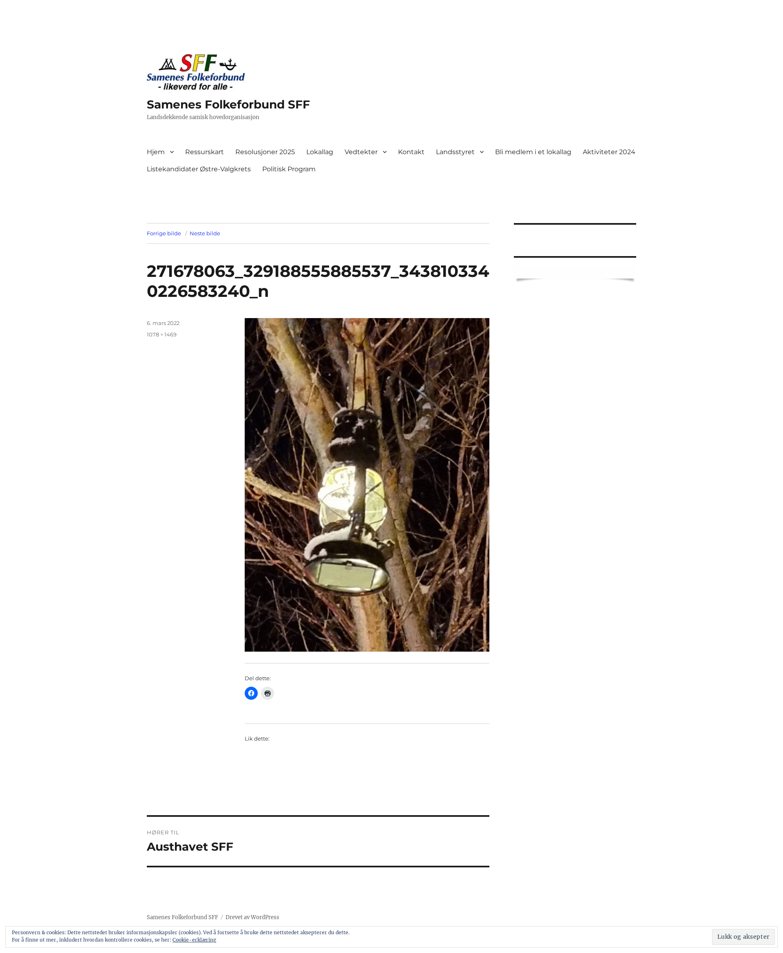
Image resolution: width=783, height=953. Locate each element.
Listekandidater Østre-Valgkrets (199, 169)
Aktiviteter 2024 (609, 152)
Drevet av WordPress (252, 917)
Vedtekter (361, 152)
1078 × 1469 (162, 334)
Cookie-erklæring (194, 940)
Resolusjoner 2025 (265, 152)
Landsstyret (455, 152)
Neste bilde (205, 233)
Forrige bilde (164, 233)
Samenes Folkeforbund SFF (228, 104)
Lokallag (319, 152)
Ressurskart (204, 152)
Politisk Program (289, 169)
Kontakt (411, 152)
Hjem (156, 152)
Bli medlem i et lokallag (533, 152)
